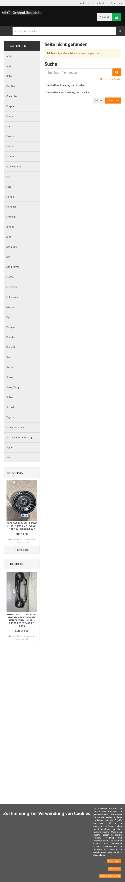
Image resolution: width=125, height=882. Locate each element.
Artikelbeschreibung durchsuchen (66, 85)
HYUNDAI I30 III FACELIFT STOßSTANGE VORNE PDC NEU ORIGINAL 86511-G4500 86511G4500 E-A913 (21, 620)
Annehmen (114, 861)
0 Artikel (104, 17)
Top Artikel (15, 472)
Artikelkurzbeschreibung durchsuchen (68, 92)
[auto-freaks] (21, 12)
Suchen (114, 100)
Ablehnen (114, 868)
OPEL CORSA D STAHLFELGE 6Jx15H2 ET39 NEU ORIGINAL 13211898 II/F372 (22, 526)
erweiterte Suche (111, 79)
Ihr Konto (100, 3)
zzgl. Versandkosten (28, 539)
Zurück (99, 100)
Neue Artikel (16, 564)
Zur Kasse (84, 3)
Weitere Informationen (110, 876)
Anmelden (116, 3)
